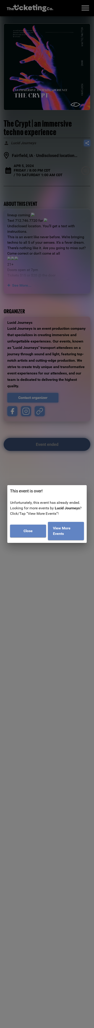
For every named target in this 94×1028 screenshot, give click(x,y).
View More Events (61, 531)
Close (28, 531)
